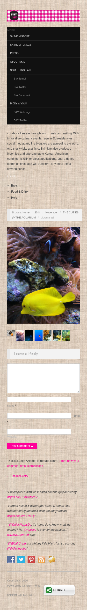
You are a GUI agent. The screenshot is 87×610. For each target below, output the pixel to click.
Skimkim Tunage (20, 44)
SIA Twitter (20, 87)
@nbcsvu (30, 529)
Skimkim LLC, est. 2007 (20, 594)
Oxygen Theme (31, 585)
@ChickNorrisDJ (20, 524)
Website (12, 437)
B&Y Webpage (22, 112)
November (51, 212)
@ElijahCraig (17, 543)
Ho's (14, 197)
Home (25, 212)
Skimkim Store (20, 36)
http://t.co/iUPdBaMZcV (22, 497)
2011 (37, 212)
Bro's (14, 185)
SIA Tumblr (20, 78)
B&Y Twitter (20, 120)
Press (14, 53)
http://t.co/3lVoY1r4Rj (21, 516)
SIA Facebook (22, 95)
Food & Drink (19, 191)
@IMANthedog (17, 548)
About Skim (17, 61)
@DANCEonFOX (18, 534)
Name (11, 405)
